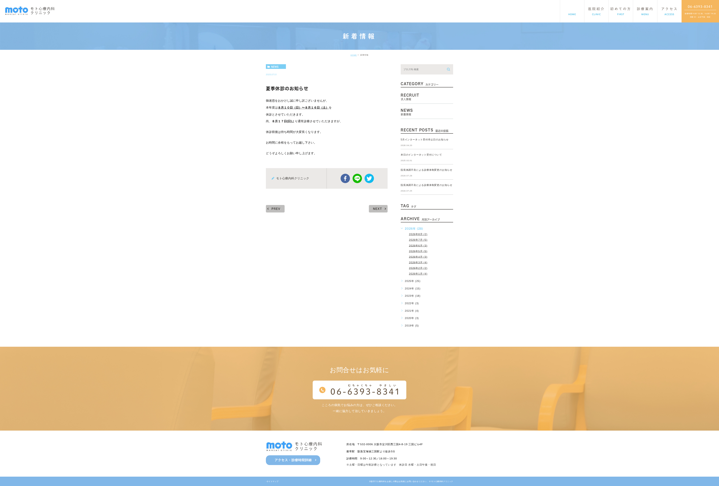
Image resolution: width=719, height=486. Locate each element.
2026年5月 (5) (418, 251)
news (275, 67)
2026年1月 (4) (418, 273)
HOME (354, 55)
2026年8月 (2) (418, 234)
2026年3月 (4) (418, 262)
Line (357, 178)
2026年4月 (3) (418, 256)
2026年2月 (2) (418, 267)
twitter (369, 178)
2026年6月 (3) (418, 245)
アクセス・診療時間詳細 (293, 460)
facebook (345, 178)
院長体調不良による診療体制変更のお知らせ (426, 169)
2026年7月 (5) (418, 239)
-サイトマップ (272, 481)
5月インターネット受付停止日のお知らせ (425, 139)
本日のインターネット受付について (421, 154)
